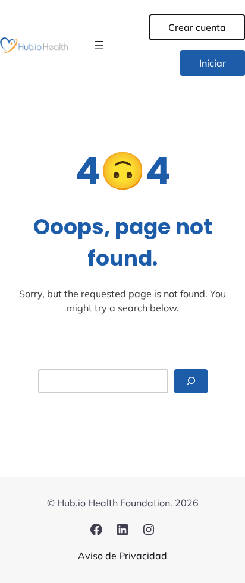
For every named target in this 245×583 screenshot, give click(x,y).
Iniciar (212, 63)
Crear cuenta (197, 27)
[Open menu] (99, 45)
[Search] (191, 381)
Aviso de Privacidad (122, 556)
